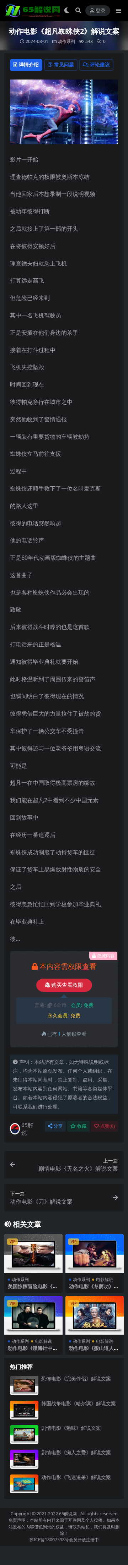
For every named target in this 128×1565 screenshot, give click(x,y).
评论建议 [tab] (100, 64)
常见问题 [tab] (64, 64)
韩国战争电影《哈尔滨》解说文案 (78, 1403)
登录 (101, 10)
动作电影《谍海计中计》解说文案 (30, 1351)
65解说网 (68, 1514)
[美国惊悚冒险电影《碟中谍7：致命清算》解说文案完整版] (33, 1253)
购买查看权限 (67, 985)
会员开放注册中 (84, 1540)
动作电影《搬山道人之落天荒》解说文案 (94, 1351)
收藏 (81, 1126)
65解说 (27, 1129)
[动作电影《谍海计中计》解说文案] (33, 1315)
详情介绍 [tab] (29, 64)
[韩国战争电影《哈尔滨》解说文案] (24, 1410)
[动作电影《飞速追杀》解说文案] (24, 1483)
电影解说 (104, 1279)
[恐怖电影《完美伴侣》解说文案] (24, 1385)
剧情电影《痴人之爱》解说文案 (76, 1452)
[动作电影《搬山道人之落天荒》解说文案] (94, 1315)
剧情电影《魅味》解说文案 (71, 1427)
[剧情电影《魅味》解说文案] (24, 1434)
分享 (58, 1126)
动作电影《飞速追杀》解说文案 (76, 1477)
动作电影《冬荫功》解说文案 (94, 1289)
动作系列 (66, 41)
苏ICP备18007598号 (49, 1540)
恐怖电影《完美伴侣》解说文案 (76, 1378)
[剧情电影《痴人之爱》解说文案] (24, 1459)
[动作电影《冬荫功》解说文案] (94, 1253)
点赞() (107, 1126)
